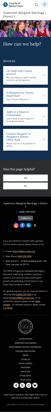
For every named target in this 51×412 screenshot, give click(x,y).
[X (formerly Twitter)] (35, 225)
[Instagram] (16, 225)
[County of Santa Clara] (13, 4)
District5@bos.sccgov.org (23, 251)
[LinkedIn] (28, 225)
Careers (25, 355)
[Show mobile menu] (44, 4)
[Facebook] (22, 225)
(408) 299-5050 (27, 212)
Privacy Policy (25, 375)
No (25, 186)
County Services (25, 338)
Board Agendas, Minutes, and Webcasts (25, 347)
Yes (25, 178)
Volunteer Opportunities (25, 351)
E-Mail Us (25, 218)
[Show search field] (36, 5)
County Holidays (25, 363)
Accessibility (25, 367)
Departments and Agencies (25, 343)
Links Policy (25, 371)
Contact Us (25, 359)
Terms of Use (25, 379)
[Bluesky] (35, 385)
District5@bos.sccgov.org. (22, 298)
